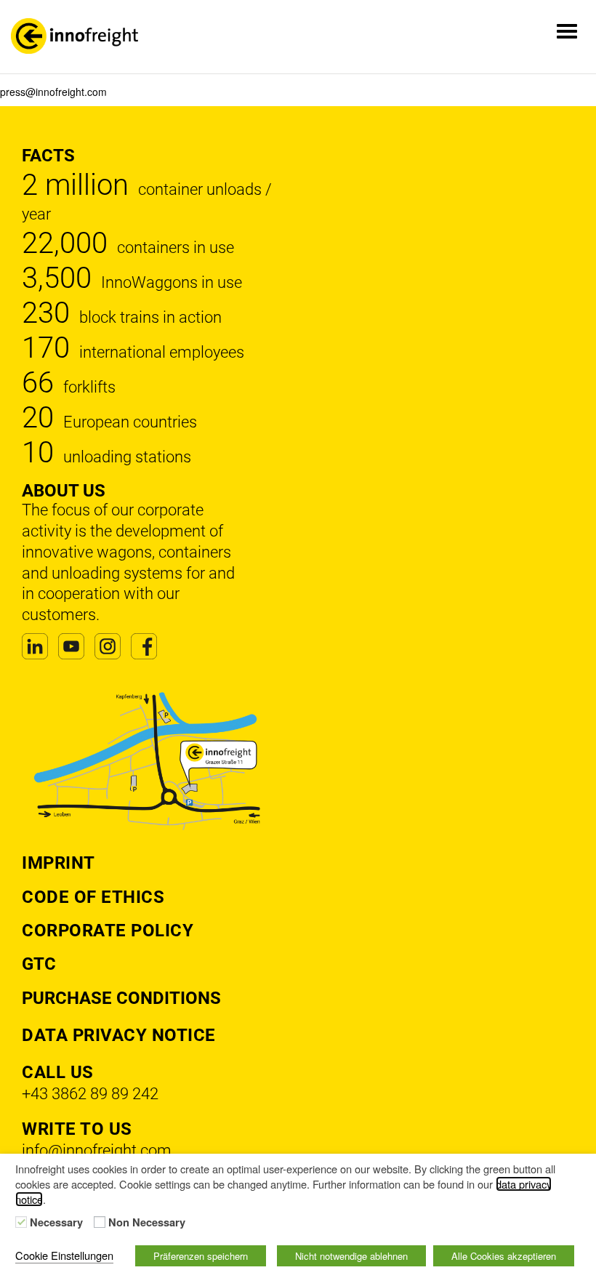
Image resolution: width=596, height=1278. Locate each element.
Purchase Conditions (121, 998)
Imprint (58, 863)
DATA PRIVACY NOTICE (119, 1035)
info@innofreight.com (97, 1150)
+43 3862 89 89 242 (90, 1094)
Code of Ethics (93, 897)
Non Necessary (146, 1222)
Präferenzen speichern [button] (200, 1256)
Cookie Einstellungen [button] (64, 1255)
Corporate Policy (107, 930)
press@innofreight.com (53, 91)
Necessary (56, 1222)
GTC (39, 964)
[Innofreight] (74, 36)
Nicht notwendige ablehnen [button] (351, 1256)
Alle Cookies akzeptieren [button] (503, 1256)
